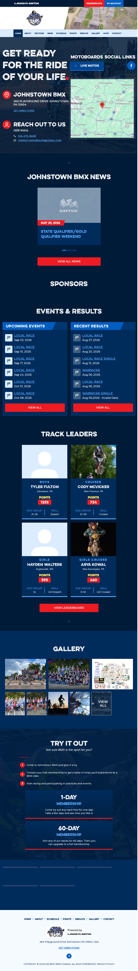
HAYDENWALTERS (44, 564)
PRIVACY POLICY (105, 964)
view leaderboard (69, 607)
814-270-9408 (27, 136)
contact (108, 919)
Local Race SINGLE (98, 358)
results (81, 919)
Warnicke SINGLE (97, 393)
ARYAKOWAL (93, 564)
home (28, 919)
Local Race (24, 335)
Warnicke (91, 370)
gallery (95, 919)
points (68, 919)
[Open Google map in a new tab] (102, 108)
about (40, 919)
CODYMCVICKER (93, 486)
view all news (69, 261)
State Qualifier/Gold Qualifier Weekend (64, 234)
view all (35, 407)
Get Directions (23, 110)
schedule (54, 919)
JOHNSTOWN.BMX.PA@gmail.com (39, 140)
